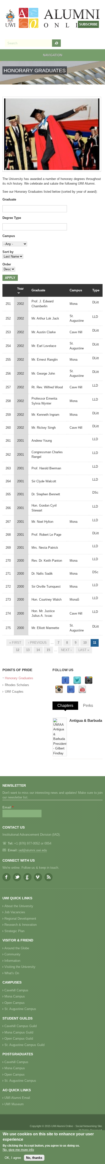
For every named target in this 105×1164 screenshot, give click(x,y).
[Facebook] (65, 683)
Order (6, 264)
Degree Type (11, 218)
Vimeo (38, 877)
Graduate (9, 199)
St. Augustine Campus (20, 1009)
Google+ (27, 877)
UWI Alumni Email (17, 1098)
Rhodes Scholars (17, 685)
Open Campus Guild (18, 1038)
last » (83, 650)
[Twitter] (77, 683)
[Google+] (89, 683)
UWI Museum (14, 1104)
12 (17, 650)
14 (38, 650)
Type (95, 290)
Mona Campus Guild (18, 1032)
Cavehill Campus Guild (20, 1026)
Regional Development (20, 918)
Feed (48, 877)
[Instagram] (59, 692)
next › (66, 650)
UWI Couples (14, 691)
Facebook (6, 877)
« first (15, 642)
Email (7, 807)
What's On (11, 973)
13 (28, 650)
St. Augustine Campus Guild (24, 1045)
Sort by (7, 252)
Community (12, 954)
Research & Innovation (20, 924)
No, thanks (34, 1158)
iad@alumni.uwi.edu (33, 850)
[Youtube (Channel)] (82, 692)
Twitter (17, 877)
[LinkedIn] (71, 692)
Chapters (65, 705)
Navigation (52, 55)
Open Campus (14, 1003)
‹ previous (37, 642)
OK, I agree (13, 1158)
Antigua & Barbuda (85, 720)
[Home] (53, 18)
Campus (8, 236)
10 (85, 642)
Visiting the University (19, 967)
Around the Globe (16, 948)
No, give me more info (18, 1150)
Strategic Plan (14, 931)
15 (48, 650)
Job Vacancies (14, 912)
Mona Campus (14, 996)
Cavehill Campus (16, 990)
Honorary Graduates (19, 678)
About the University (18, 906)
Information (12, 960)
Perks (88, 705)
